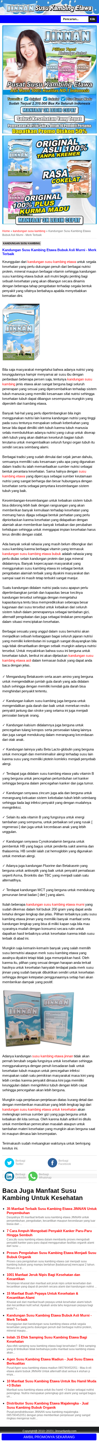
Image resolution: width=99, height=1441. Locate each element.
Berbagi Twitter (20, 1162)
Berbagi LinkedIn (20, 1176)
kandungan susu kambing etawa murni (55, 904)
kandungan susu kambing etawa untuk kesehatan (39, 1109)
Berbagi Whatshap (45, 1176)
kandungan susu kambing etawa (51, 262)
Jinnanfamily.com (65, 1431)
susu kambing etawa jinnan (52, 1056)
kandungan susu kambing (21, 243)
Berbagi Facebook (64, 1162)
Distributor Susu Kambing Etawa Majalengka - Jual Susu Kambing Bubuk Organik (47, 1405)
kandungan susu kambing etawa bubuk (31, 554)
